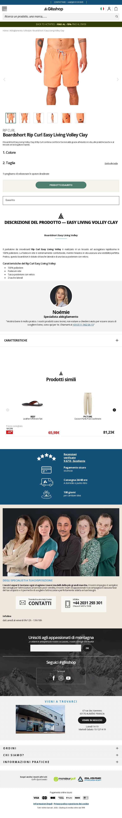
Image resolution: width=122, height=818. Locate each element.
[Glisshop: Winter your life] (53, 9)
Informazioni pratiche (26, 762)
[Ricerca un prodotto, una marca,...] (116, 16)
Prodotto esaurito (61, 185)
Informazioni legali (42, 803)
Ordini (10, 748)
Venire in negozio (92, 720)
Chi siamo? (13, 755)
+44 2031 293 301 (87, 602)
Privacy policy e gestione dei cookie (71, 803)
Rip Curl (9, 130)
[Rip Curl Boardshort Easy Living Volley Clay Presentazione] (61, 71)
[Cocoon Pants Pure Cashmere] (87, 403)
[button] (61, 340)
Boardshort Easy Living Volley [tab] (61, 235)
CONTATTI (39, 603)
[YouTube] (68, 679)
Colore (9, 152)
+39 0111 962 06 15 (83, 324)
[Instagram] (61, 679)
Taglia (9, 162)
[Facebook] (53, 679)
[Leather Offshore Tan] (32, 403)
